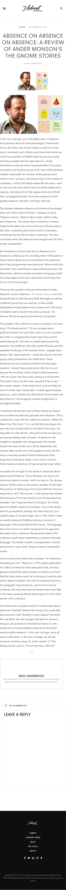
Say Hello (33, 846)
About (33, 851)
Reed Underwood (34, 63)
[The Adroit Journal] (33, 8)
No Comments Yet (18, 705)
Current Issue (33, 837)
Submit (33, 833)
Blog (33, 842)
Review (22, 27)
